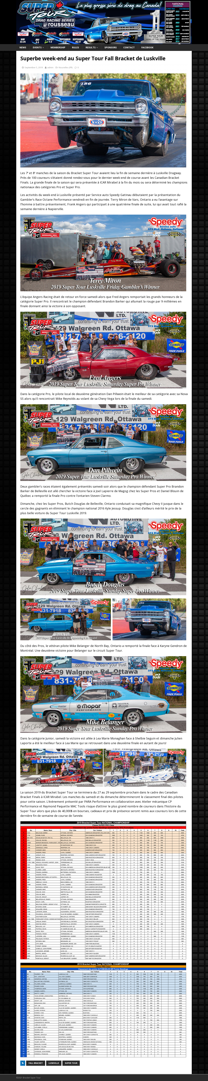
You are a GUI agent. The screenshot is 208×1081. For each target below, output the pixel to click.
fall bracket (36, 1063)
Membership (58, 47)
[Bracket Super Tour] (104, 42)
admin (50, 67)
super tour (71, 1063)
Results (91, 47)
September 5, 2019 (34, 67)
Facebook (147, 47)
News (23, 47)
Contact (129, 47)
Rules (75, 47)
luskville (54, 1063)
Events (37, 47)
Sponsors (110, 47)
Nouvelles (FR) (65, 67)
